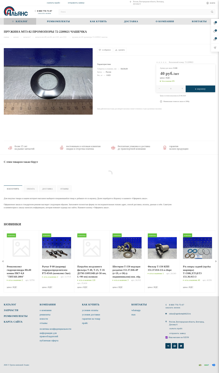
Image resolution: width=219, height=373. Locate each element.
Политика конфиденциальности (55, 329)
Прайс (85, 323)
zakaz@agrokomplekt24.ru (180, 314)
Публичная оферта (49, 340)
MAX (133, 314)
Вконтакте (168, 346)
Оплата (31, 189)
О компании (45, 310)
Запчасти (11, 310)
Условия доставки (91, 314)
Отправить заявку (76, 3)
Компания (48, 304)
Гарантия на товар (91, 318)
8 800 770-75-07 (44, 11)
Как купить (13, 189)
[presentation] (3, 261)
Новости (44, 318)
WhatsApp (136, 310)
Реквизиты (45, 314)
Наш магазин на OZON (179, 337)
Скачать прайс (53, 3)
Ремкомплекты (16, 316)
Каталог (10, 304)
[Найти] (212, 12)
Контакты (139, 304)
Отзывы (64, 189)
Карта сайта (13, 321)
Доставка (47, 189)
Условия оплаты (90, 310)
